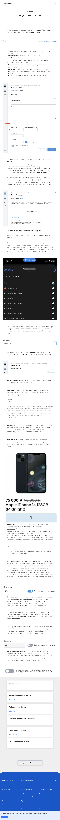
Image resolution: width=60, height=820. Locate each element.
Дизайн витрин (25, 805)
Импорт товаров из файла (20, 742)
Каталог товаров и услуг (28, 789)
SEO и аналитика (44, 797)
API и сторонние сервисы (47, 805)
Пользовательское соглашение (7, 809)
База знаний (5, 801)
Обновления (6, 805)
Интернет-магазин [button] (7, 793)
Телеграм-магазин (7, 797)
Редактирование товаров (20, 695)
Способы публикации (45, 789)
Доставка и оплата (44, 793)
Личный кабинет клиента (47, 801)
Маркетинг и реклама (27, 801)
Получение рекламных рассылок (45, 809)
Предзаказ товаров (17, 730)
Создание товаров (17, 684)
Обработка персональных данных (27, 809)
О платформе (6, 789)
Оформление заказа (27, 793)
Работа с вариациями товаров (22, 719)
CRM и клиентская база (28, 797)
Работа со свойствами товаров (22, 707)
